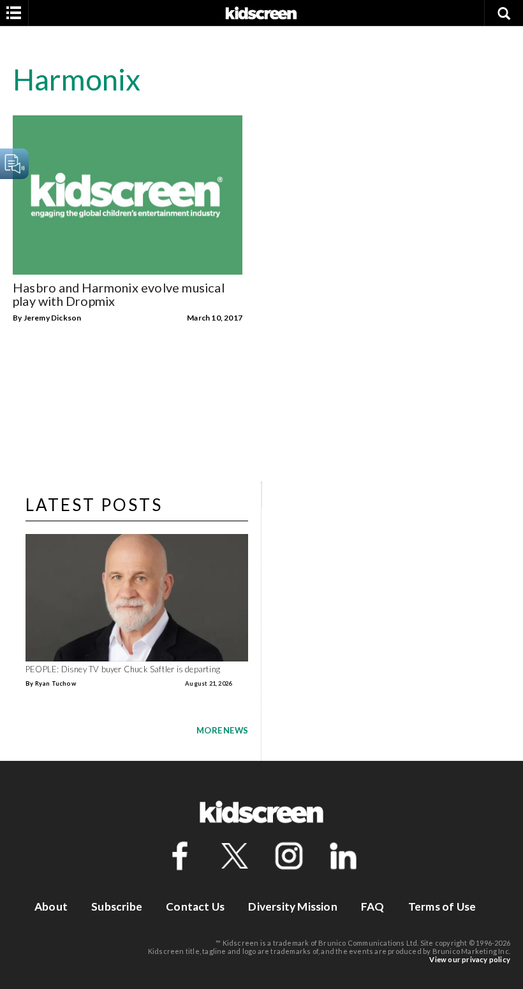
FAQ (373, 906)
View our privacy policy (469, 959)
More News (222, 730)
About (51, 906)
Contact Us (195, 906)
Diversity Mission (292, 906)
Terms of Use (442, 906)
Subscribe (116, 906)
